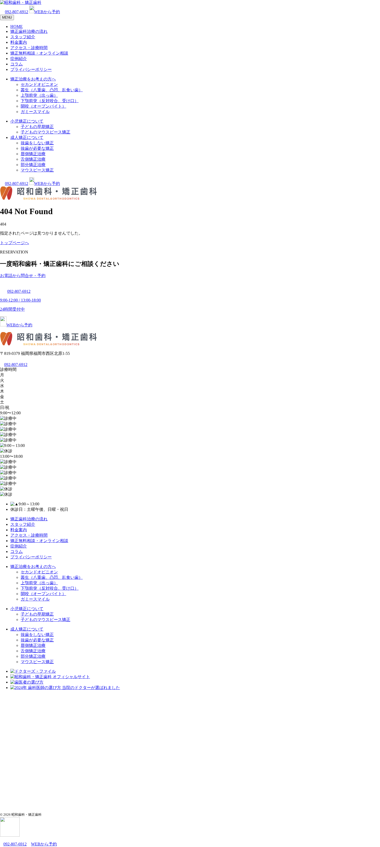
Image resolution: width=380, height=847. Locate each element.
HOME (16, 26)
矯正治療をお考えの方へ (33, 79)
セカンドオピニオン (39, 84)
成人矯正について (26, 137)
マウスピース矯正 (37, 170)
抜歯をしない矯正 (37, 143)
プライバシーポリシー (31, 69)
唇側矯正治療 (33, 154)
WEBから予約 (47, 12)
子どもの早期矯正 (37, 126)
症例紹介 (18, 58)
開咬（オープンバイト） (43, 106)
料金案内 (18, 42)
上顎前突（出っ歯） (39, 95)
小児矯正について (26, 121)
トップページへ (14, 243)
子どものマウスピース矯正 (45, 132)
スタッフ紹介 (22, 37)
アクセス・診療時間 (29, 48)
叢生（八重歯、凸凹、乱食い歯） (52, 90)
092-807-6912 (16, 12)
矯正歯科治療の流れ (29, 31)
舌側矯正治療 (33, 159)
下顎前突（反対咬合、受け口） (50, 101)
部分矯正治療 (33, 164)
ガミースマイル (35, 111)
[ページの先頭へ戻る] (10, 835)
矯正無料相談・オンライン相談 (39, 53)
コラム (16, 64)
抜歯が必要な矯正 (37, 148)
